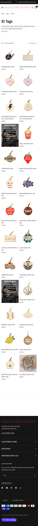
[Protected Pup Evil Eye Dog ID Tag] (10, 363)
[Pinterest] (17, 488)
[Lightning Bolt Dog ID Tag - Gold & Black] (10, 105)
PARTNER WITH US (9, 455)
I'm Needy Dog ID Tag (26, 91)
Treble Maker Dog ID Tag (27, 67)
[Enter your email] (35, 475)
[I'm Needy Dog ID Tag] (28, 80)
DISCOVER (6, 448)
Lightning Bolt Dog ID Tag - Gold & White (26, 118)
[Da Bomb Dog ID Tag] (10, 55)
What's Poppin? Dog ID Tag (9, 195)
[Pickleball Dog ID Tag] (28, 263)
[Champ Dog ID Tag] (10, 157)
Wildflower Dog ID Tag (27, 193)
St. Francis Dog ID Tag (26, 374)
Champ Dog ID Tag (7, 168)
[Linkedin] (22, 488)
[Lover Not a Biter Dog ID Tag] (28, 209)
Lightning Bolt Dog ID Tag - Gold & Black (8, 118)
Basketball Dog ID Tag (26, 300)
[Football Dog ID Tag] (28, 313)
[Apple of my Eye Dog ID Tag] (10, 209)
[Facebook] (3, 488)
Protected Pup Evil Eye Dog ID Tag (9, 376)
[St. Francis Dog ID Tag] (28, 363)
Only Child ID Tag (25, 349)
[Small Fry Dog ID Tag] (28, 132)
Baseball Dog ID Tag (8, 325)
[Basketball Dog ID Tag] (28, 288)
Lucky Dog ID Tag (25, 248)
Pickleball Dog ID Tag (26, 275)
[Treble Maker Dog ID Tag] (28, 55)
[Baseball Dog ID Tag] (10, 313)
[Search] (32, 7)
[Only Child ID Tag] (28, 338)
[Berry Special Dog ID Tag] (28, 157)
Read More (4, 31)
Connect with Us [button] (6, 483)
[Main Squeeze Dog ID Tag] (10, 338)
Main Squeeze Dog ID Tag (9, 349)
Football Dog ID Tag (26, 325)
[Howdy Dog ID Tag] (10, 263)
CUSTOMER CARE (9, 441)
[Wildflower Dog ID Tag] (28, 182)
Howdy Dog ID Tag (7, 275)
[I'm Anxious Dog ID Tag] (10, 80)
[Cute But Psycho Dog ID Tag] (10, 236)
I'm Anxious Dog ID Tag (8, 91)
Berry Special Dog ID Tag (27, 168)
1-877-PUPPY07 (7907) (7, 433)
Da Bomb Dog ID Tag (7, 67)
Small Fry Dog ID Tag (26, 144)
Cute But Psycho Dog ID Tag (9, 249)
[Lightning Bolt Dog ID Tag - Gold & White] (28, 105)
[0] (35, 7)
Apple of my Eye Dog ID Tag (9, 222)
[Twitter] (8, 488)
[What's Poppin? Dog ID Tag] (10, 182)
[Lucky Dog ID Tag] (28, 236)
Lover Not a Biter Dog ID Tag (27, 222)
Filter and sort (9, 43)
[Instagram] (13, 488)
